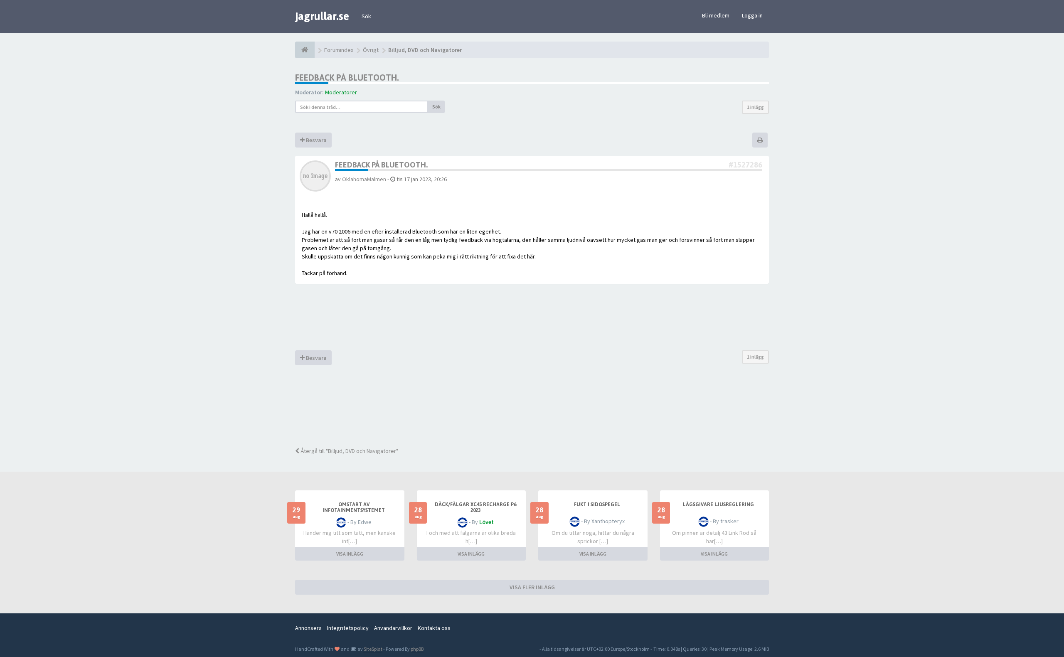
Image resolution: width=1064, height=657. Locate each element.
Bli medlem (715, 15)
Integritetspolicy (348, 628)
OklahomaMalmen (364, 179)
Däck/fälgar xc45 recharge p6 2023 (475, 507)
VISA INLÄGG (349, 554)
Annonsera (308, 628)
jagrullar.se (322, 16)
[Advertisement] (538, 411)
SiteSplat (372, 649)
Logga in (752, 15)
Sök (366, 16)
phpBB (417, 649)
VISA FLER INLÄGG (532, 587)
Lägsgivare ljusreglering (718, 504)
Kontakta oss (434, 628)
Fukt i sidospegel (597, 504)
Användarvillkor (393, 628)
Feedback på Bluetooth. (347, 77)
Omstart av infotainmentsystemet (354, 507)
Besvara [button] (316, 140)
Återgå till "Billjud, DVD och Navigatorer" (348, 451)
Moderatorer (341, 92)
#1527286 (745, 164)
